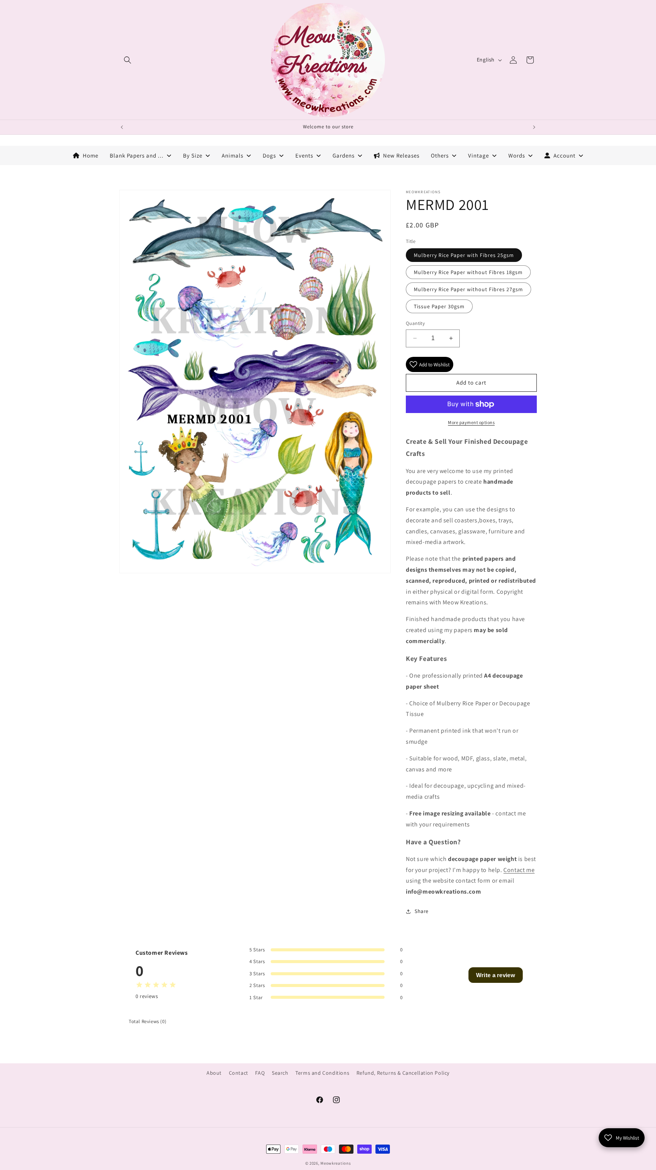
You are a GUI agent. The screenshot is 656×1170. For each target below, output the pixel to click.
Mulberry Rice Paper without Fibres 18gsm (468, 272)
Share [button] (422, 911)
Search (280, 1072)
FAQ (260, 1072)
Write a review (495, 975)
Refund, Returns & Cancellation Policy (402, 1072)
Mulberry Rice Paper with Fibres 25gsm (464, 255)
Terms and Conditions (322, 1072)
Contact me (519, 870)
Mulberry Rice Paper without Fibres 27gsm (468, 289)
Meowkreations (335, 1163)
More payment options (471, 422)
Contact (238, 1072)
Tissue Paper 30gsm (439, 306)
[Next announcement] (534, 127)
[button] (127, 60)
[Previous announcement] (122, 127)
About (214, 1072)
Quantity (415, 323)
